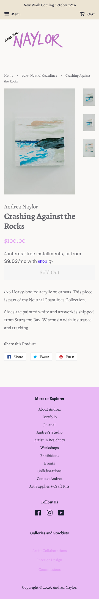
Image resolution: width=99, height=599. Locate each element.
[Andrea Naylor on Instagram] (49, 514)
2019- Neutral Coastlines (39, 75)
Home (8, 75)
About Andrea (49, 409)
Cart (91, 14)
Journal (49, 424)
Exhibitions (49, 455)
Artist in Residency (49, 440)
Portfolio (49, 417)
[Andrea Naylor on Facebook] (38, 514)
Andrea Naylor (64, 587)
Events (49, 463)
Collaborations (49, 471)
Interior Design (49, 560)
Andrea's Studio (49, 432)
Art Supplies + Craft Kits (49, 486)
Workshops (49, 447)
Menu (16, 14)
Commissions (49, 569)
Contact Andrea (49, 478)
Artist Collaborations (49, 550)
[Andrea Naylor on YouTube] (61, 514)
